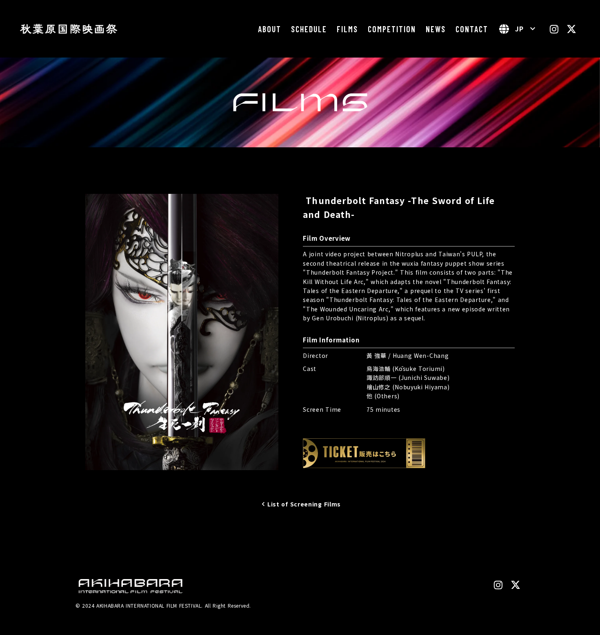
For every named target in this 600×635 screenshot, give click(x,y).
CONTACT (472, 29)
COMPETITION (392, 29)
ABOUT (269, 29)
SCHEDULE (309, 29)
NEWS (436, 29)
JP (519, 28)
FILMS (347, 29)
